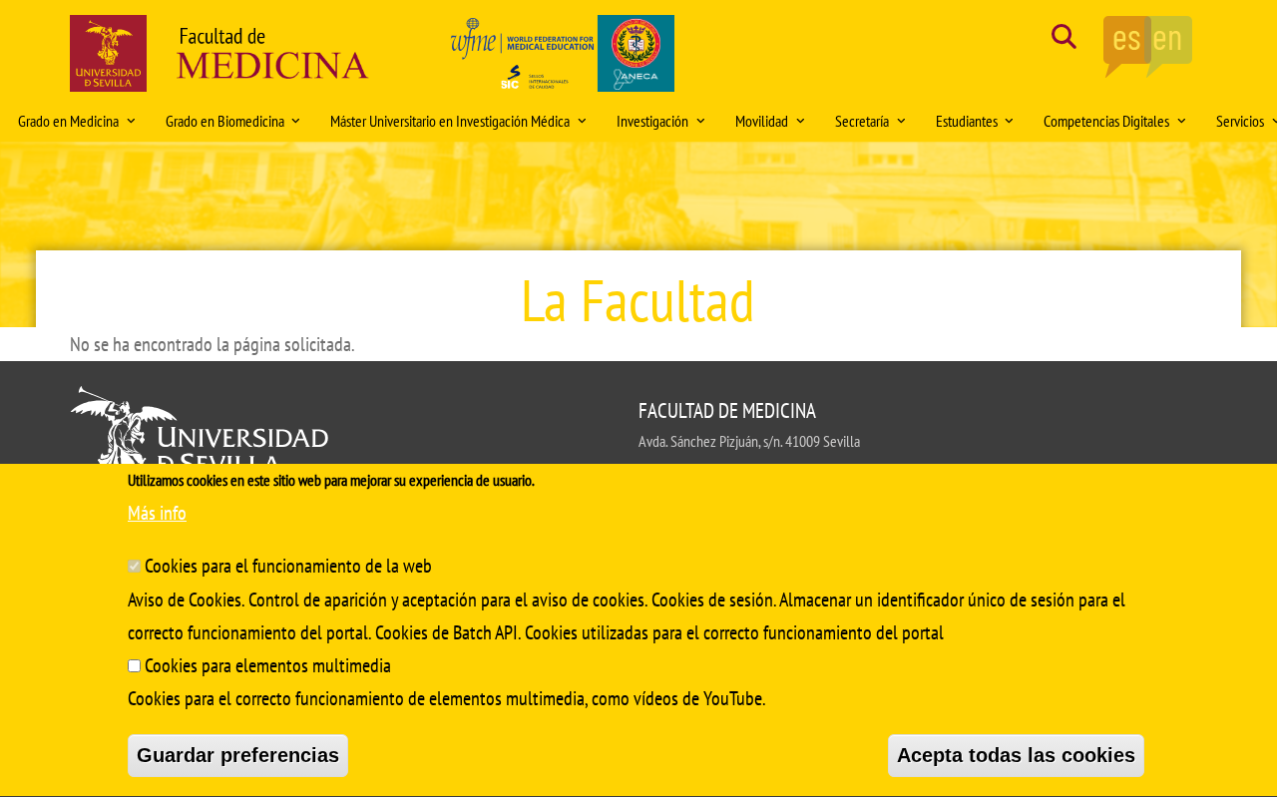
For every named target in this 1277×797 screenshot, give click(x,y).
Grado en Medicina (68, 121)
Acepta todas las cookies (1016, 755)
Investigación (652, 121)
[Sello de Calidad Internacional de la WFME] (560, 58)
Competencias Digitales (1106, 121)
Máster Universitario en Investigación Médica (450, 121)
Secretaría (862, 121)
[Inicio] (273, 58)
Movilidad (761, 121)
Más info (157, 513)
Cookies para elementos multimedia (268, 664)
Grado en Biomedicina (225, 121)
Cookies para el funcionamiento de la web (288, 565)
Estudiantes (967, 121)
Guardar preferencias (238, 755)
